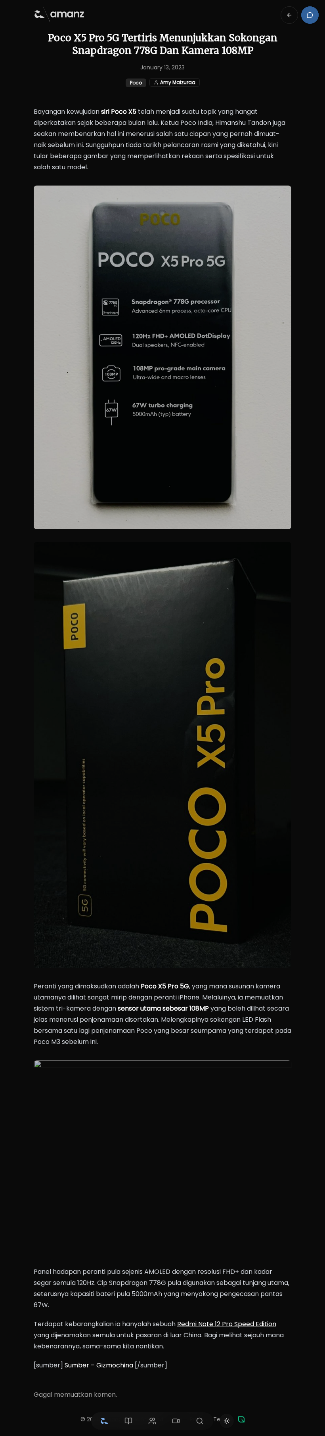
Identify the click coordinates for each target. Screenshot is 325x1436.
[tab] (105, 1421)
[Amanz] (241, 1419)
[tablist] (152, 1421)
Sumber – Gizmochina (98, 1365)
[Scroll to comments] (310, 15)
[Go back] (289, 15)
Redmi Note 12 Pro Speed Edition (226, 1324)
